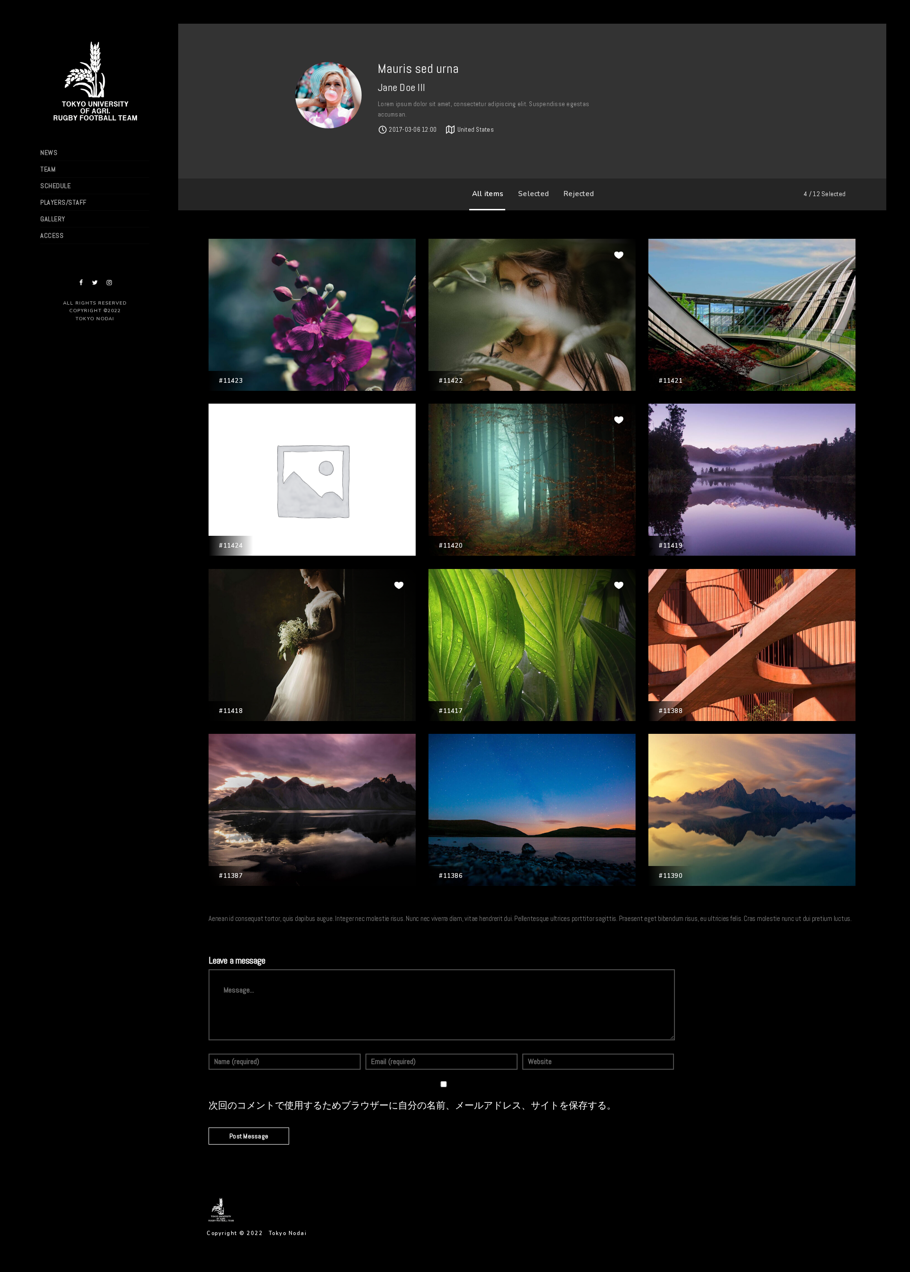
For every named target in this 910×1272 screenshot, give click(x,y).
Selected (533, 193)
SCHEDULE (55, 185)
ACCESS (52, 235)
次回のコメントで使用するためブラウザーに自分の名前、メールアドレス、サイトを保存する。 (412, 1105)
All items (487, 193)
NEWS (48, 152)
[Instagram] (109, 283)
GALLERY (52, 219)
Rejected (579, 193)
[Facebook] (80, 283)
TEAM (47, 169)
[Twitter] (95, 283)
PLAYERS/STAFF (63, 202)
